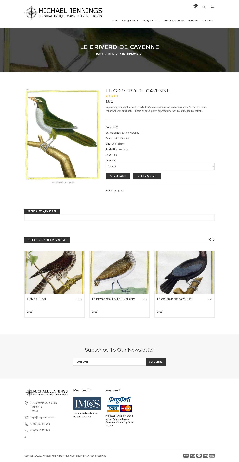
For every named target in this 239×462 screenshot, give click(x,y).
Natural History (129, 53)
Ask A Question (148, 176)
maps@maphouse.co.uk (42, 417)
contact (208, 20)
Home (99, 53)
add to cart (119, 176)
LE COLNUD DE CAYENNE (174, 299)
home (115, 20)
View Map (71, 294)
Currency (110, 160)
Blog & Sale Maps (174, 20)
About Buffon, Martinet (42, 211)
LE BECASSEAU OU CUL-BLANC (113, 299)
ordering (193, 20)
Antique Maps (130, 20)
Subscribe (156, 362)
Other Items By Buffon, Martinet (47, 240)
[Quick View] (54, 272)
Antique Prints (151, 20)
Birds (111, 53)
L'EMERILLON (36, 299)
